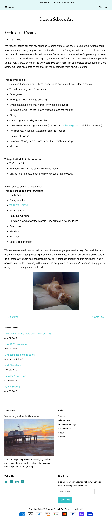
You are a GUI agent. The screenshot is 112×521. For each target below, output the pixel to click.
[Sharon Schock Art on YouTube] (22, 482)
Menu (11, 7)
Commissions (64, 428)
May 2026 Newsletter (15, 344)
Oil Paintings (64, 420)
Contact (61, 437)
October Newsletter (15, 376)
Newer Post (98, 317)
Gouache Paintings (67, 424)
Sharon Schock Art (56, 19)
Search (61, 416)
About (61, 433)
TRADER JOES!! (18, 205)
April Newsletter (13, 365)
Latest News (9, 410)
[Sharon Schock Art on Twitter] (6, 482)
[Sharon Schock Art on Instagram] (17, 482)
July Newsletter (12, 386)
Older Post (13, 317)
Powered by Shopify (74, 509)
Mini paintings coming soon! (19, 354)
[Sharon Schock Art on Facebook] (11, 482)
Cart (105, 7)
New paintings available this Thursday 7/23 (27, 333)
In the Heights (69, 125)
